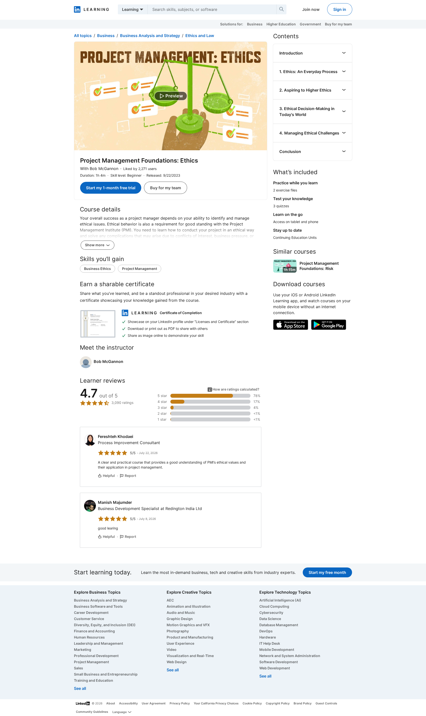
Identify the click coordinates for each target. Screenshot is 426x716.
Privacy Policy (180, 703)
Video (172, 649)
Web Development (274, 668)
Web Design (177, 662)
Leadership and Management (98, 643)
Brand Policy (303, 703)
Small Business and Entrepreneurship (106, 674)
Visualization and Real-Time (190, 656)
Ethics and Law (199, 35)
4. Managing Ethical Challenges (309, 133)
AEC (170, 600)
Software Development (278, 662)
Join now (311, 9)
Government (310, 24)
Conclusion (290, 151)
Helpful (109, 475)
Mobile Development (276, 649)
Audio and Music (181, 612)
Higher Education (281, 24)
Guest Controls (326, 703)
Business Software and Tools (98, 606)
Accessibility (128, 703)
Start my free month (327, 572)
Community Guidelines (92, 712)
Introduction (291, 53)
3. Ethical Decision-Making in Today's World (307, 111)
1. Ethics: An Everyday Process (308, 71)
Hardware (267, 637)
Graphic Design (180, 619)
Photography (178, 631)
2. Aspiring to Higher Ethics (305, 90)
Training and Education (93, 680)
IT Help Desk (269, 643)
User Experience (180, 643)
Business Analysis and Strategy (150, 35)
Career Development (91, 612)
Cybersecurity (271, 612)
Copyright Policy (278, 703)
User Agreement (154, 703)
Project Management (139, 268)
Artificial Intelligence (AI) (280, 600)
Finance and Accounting (94, 631)
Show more (95, 245)
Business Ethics (97, 268)
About (110, 703)
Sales (78, 668)
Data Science (270, 619)
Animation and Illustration (189, 606)
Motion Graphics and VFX (188, 625)
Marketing (82, 649)
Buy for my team (338, 24)
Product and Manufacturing (190, 637)
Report (130, 475)
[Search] (281, 9)
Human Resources (89, 637)
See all (80, 688)
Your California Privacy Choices (216, 703)
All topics (83, 35)
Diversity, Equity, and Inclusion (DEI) (105, 625)
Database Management (278, 625)
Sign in (339, 9)
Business (255, 24)
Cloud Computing (274, 606)
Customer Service (89, 619)
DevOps (266, 631)
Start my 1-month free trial (110, 187)
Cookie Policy (252, 703)
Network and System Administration (289, 656)
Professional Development (96, 656)
